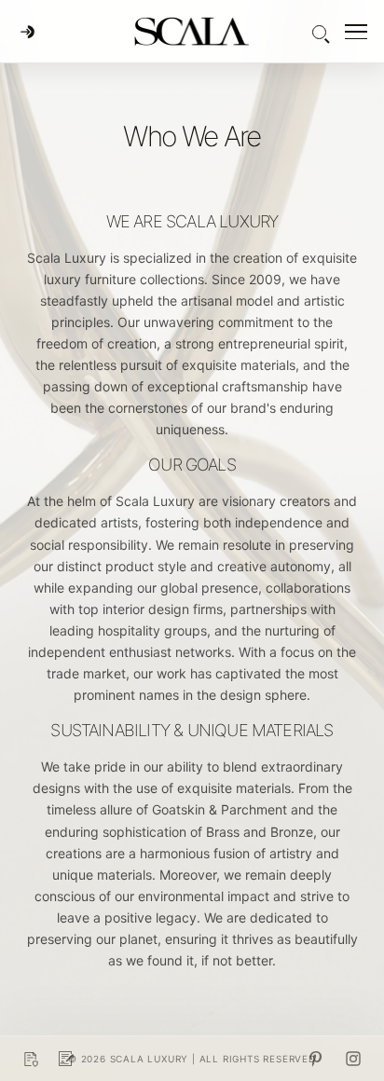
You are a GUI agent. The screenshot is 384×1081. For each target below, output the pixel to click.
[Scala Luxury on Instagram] (353, 1058)
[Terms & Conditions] (66, 1058)
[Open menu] (356, 31)
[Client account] (27, 31)
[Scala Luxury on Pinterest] (316, 1058)
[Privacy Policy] (31, 1058)
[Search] (319, 31)
